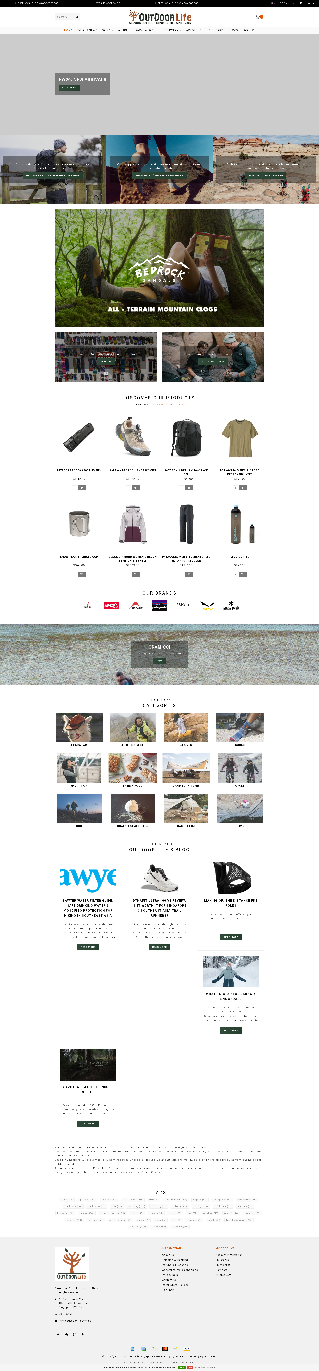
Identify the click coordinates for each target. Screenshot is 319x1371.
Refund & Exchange (175, 1264)
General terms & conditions (180, 1269)
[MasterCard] (165, 1348)
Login (310, 3)
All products (223, 1274)
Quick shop (80, 469)
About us (168, 1254)
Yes (182, 1367)
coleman (180, 1206)
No (190, 1367)
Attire (123, 30)
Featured (143, 404)
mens (175, 1213)
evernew (245, 1206)
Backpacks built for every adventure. (53, 175)
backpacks (96, 1206)
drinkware (223, 1206)
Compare (222, 1269)
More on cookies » (205, 1367)
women (159, 1226)
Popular (176, 404)
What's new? (87, 30)
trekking (138, 1226)
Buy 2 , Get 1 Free (213, 361)
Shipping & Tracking (175, 1259)
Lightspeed (178, 1356)
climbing (158, 1206)
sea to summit (120, 1220)
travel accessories (239, 1220)
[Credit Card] (143, 1348)
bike (116, 1206)
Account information (229, 1254)
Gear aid (108, 1199)
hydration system (112, 1213)
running (95, 1220)
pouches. (252, 1213)
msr (192, 1213)
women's (180, 1226)
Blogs (233, 30)
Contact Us (169, 1279)
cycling (201, 1206)
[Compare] (293, 3)
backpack (73, 1206)
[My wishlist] (301, 3)
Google (191, 1362)
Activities (193, 30)
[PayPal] (176, 1348)
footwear (65, 1213)
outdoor (210, 1213)
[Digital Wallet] (154, 1348)
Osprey (200, 1199)
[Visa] (186, 1348)
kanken (156, 1213)
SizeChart (168, 1289)
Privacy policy (171, 1274)
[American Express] (132, 1348)
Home (68, 30)
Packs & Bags (145, 30)
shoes (143, 1220)
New (160, 404)
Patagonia (222, 1199)
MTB (154, 1199)
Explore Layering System (265, 175)
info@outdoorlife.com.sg (75, 1320)
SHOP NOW (69, 87)
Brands (249, 30)
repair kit (74, 1220)
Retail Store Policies (175, 1284)
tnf (177, 1220)
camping (136, 1206)
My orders (222, 1259)
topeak (194, 1220)
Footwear (171, 30)
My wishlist (223, 1264)
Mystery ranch (176, 1199)
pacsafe (231, 1213)
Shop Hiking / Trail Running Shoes (159, 175)
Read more (88, 947)
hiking (87, 1213)
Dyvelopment (208, 1356)
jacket (137, 1213)
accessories (247, 1199)
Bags (67, 1199)
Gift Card (216, 30)
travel (213, 1220)
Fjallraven (87, 1199)
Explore (106, 361)
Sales (106, 30)
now (159, 661)
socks (160, 1220)
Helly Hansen (132, 1199)
